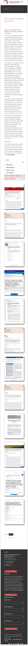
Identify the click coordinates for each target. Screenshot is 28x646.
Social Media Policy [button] (17, 639)
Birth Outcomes (9, 263)
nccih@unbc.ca (7, 565)
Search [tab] (7, 160)
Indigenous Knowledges (11, 454)
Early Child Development (11, 202)
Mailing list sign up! (10, 594)
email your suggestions (17, 590)
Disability (7, 200)
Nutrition (7, 225)
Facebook (11, 643)
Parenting (7, 512)
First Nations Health (10, 229)
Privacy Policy (11, 154)
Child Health (8, 197)
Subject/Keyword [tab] (10, 167)
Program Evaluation (10, 433)
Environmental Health (10, 490)
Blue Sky (9, 643)
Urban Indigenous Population (12, 431)
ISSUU (22, 643)
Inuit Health (8, 254)
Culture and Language (10, 514)
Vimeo (16, 643)
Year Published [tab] (9, 172)
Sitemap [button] (6, 641)
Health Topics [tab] (9, 164)
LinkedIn (13, 643)
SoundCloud (20, 643)
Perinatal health (9, 261)
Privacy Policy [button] (7, 639)
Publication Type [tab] (10, 170)
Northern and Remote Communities (14, 204)
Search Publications (11, 628)
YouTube (18, 643)
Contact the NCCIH (10, 571)
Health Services (9, 198)
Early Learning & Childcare (11, 286)
